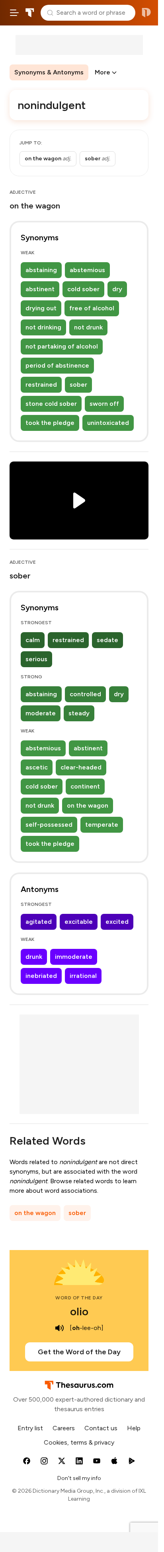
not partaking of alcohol (61, 346)
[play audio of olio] (59, 1328)
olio (79, 1311)
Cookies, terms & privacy (79, 1442)
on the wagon (87, 805)
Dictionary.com (146, 13)
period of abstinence (57, 365)
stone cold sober (51, 403)
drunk (33, 956)
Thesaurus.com (29, 13)
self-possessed (48, 824)
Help (134, 1428)
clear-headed (81, 767)
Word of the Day (79, 1298)
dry (117, 289)
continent (85, 786)
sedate (107, 640)
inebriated (41, 975)
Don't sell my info (79, 1478)
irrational (83, 975)
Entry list (30, 1428)
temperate (101, 824)
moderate (40, 713)
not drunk (88, 327)
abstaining (41, 270)
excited (117, 921)
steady (79, 713)
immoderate (73, 956)
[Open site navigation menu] (14, 12)
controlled (85, 694)
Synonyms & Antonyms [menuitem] (49, 72)
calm (32, 640)
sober (78, 384)
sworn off (104, 403)
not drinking (43, 327)
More (102, 72)
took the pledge (49, 422)
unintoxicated (108, 422)
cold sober (83, 289)
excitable (78, 921)
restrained (41, 384)
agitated (38, 921)
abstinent (40, 289)
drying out (41, 308)
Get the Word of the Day (79, 1352)
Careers (64, 1428)
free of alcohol (91, 308)
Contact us (100, 1428)
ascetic (36, 767)
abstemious (87, 270)
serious (36, 659)
